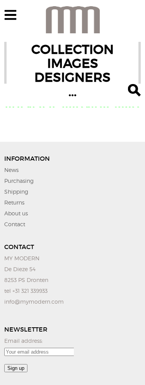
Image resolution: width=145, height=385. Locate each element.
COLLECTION (72, 49)
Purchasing (19, 180)
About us (16, 213)
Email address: (23, 340)
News (11, 170)
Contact (14, 224)
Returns (14, 202)
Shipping (16, 191)
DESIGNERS (72, 77)
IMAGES (72, 63)
